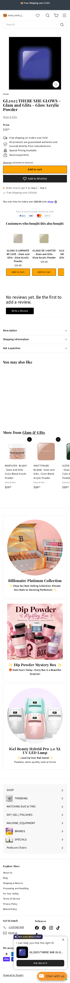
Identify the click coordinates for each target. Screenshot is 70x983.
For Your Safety (11, 893)
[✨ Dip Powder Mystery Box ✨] (35, 632)
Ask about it (40, 963)
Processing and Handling (16, 888)
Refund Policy (10, 909)
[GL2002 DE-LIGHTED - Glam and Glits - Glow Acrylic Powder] (44, 239)
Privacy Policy (10, 904)
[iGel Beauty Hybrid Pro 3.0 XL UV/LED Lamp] (35, 716)
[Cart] (56, 15)
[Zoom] (56, 84)
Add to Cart (18, 272)
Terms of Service (11, 898)
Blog (5, 878)
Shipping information (16, 339)
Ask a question (11, 348)
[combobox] (35, 25)
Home (6, 94)
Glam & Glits (10, 117)
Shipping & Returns (13, 883)
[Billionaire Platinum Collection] (35, 548)
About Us (7, 872)
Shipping (7, 162)
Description (10, 330)
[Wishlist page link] (39, 15)
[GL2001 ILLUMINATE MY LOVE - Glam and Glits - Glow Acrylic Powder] (18, 239)
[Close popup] (64, 940)
